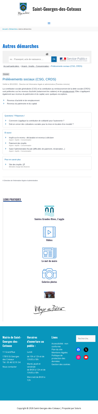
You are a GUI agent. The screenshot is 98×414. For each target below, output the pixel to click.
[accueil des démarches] (47, 54)
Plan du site (57, 349)
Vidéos (49, 240)
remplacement (68, 91)
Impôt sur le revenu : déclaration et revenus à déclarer (31, 138)
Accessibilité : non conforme (60, 345)
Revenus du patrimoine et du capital (22, 104)
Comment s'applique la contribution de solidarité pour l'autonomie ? (36, 121)
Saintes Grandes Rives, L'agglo (49, 219)
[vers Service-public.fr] (74, 59)
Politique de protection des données (58, 358)
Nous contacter (10, 366)
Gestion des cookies (61, 364)
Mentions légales (60, 352)
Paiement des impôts (18, 143)
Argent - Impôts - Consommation (35, 66)
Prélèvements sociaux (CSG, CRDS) (66, 66)
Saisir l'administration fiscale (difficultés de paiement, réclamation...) (37, 149)
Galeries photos (49, 281)
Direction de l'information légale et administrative (21, 180)
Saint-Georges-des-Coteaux (57, 9)
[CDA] (49, 211)
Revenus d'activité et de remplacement (23, 100)
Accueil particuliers (11, 66)
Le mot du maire (49, 261)
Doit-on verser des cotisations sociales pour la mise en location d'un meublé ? (41, 124)
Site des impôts (15, 164)
